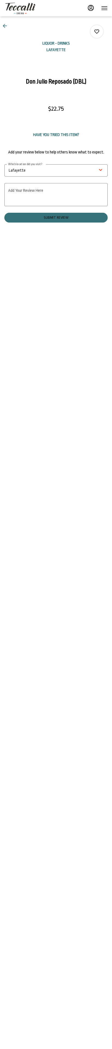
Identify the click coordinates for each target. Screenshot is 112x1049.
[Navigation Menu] (104, 8)
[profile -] (91, 8)
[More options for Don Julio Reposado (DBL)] (96, 31)
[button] (6, 26)
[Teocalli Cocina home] (28, 8)
